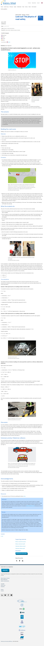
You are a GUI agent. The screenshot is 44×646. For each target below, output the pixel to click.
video (25, 496)
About (30, 6)
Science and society (10, 28)
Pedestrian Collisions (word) (20, 546)
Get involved (34, 6)
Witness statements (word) (20, 541)
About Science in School (5, 578)
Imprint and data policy (5, 581)
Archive (2, 589)
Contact (29, 3)
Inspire (15, 6)
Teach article (40, 17)
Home (2, 6)
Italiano (3, 40)
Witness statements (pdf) (20, 544)
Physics (5, 28)
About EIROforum (4, 579)
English (3, 36)
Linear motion (7, 30)
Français (3, 38)
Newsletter (34, 3)
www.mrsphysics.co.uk (30, 505)
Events (26, 6)
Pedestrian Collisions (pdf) (20, 548)
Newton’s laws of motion (15, 30)
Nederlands (4, 35)
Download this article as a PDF (21, 553)
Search (38, 3)
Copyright (2, 583)
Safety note (3, 585)
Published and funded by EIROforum (7, 641)
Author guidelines (4, 9)
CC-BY (2, 536)
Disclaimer (3, 586)
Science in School (18, 14)
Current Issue (6, 6)
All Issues (11, 6)
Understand (19, 6)
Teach (23, 6)
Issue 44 (27, 14)
